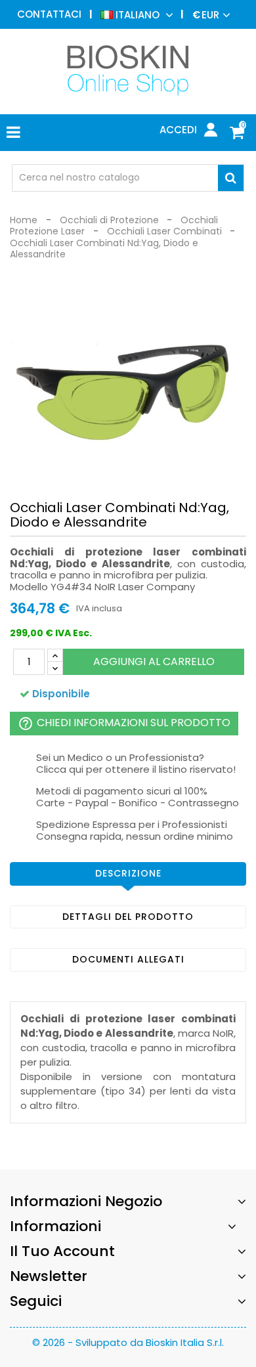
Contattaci (49, 14)
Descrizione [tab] (128, 873)
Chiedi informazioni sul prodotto (124, 723)
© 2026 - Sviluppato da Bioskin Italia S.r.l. (128, 1342)
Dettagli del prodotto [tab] (128, 916)
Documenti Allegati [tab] (128, 959)
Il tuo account (62, 1251)
